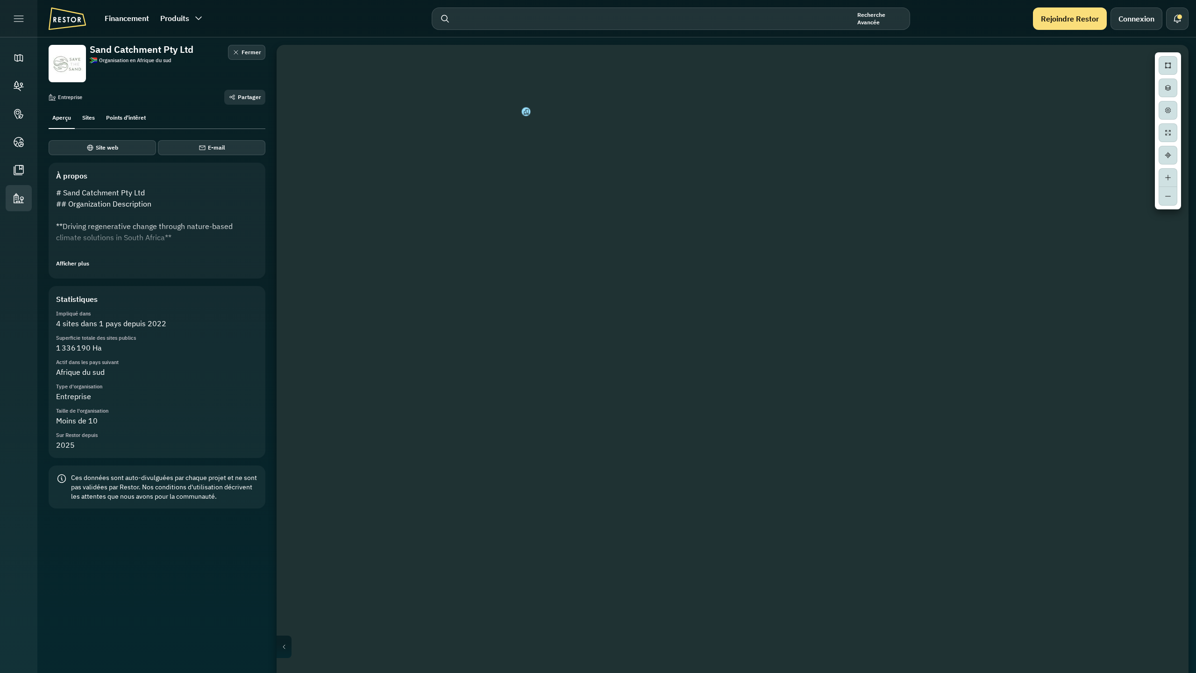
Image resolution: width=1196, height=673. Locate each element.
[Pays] (19, 142)
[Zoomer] (1168, 177)
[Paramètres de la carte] (1168, 110)
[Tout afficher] (1168, 132)
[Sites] (19, 86)
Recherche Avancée (871, 18)
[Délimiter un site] (1168, 65)
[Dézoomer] (1168, 196)
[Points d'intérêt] (19, 114)
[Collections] (19, 170)
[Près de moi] (1168, 155)
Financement (127, 18)
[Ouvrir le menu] (18, 18)
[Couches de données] (1168, 88)
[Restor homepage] (67, 18)
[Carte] (19, 58)
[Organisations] (19, 198)
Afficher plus (72, 263)
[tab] (62, 117)
